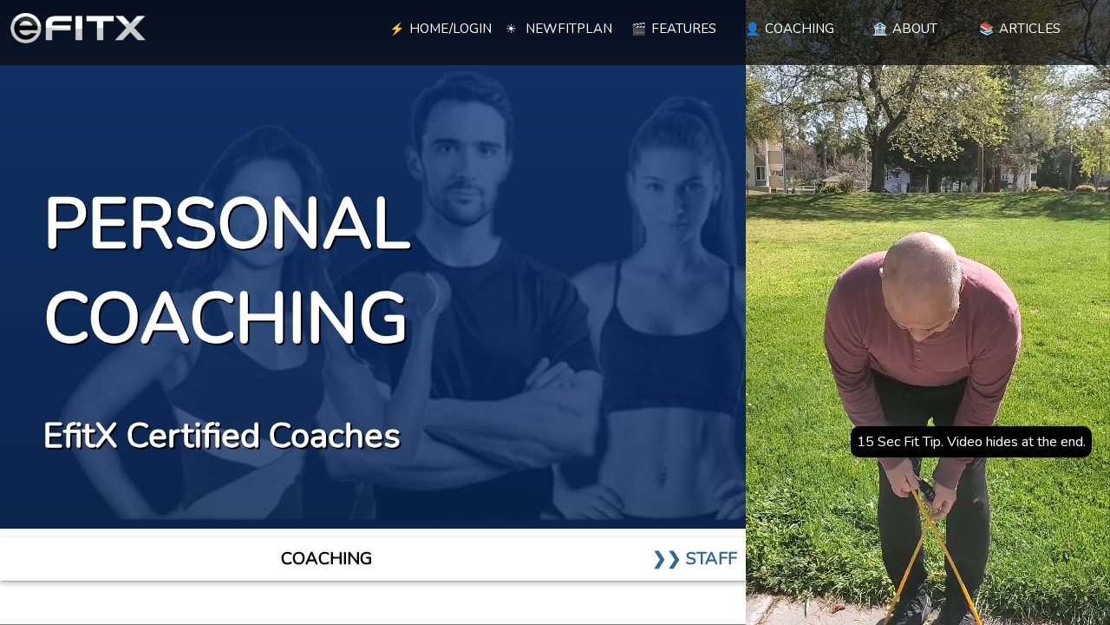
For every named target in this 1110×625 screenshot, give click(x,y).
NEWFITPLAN (559, 28)
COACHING (789, 28)
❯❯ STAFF (694, 558)
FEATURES (673, 28)
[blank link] (321, 26)
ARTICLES (1020, 28)
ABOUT (904, 28)
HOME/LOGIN (440, 28)
